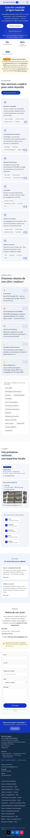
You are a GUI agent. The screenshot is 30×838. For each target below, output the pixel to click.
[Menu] (27, 2)
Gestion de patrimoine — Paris (9, 816)
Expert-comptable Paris (8, 813)
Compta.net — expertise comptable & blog (13, 803)
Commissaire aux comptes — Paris (10, 800)
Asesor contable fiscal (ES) (8, 784)
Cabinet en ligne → (22, 760)
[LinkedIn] (13, 832)
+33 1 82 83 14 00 (9, 476)
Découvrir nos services (15, 31)
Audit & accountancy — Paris (9, 786)
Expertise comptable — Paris (9, 821)
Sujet (4, 679)
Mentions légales (11, 835)
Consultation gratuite (9, 92)
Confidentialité (19, 835)
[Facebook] (17, 832)
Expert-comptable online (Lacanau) (11, 808)
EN (20, 2)
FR (17, 2)
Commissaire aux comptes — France (11, 797)
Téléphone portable (8, 671)
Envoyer (16, 705)
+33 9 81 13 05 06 (9, 2)
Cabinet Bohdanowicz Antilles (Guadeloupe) (13, 805)
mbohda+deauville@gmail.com (13, 505)
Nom (5, 655)
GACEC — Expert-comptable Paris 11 (11, 819)
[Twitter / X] (8, 832)
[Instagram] (21, 832)
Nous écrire (15, 728)
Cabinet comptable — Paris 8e (9, 792)
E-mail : (15, 637)
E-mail (5, 663)
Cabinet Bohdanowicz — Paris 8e (10, 789)
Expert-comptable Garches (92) (10, 811)
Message (6, 687)
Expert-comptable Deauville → (9, 760)
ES (23, 2)
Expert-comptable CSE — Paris (9, 794)
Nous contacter (16, 26)
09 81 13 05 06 (10, 489)
